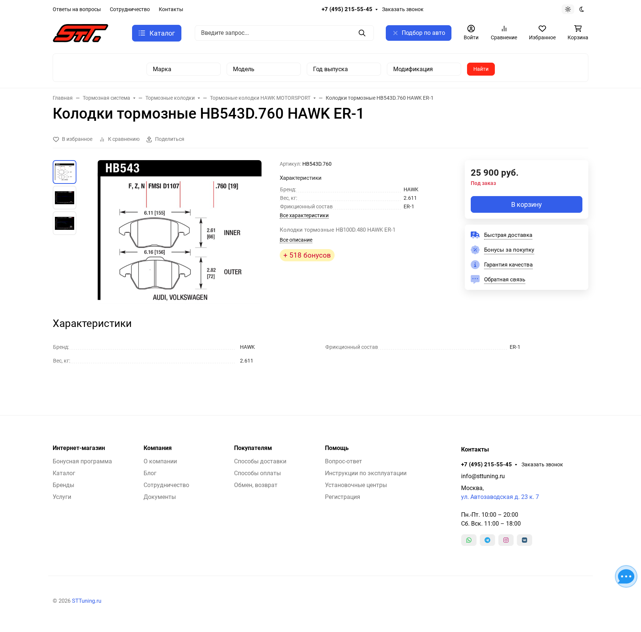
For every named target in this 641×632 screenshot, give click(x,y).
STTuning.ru (86, 601)
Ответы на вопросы (77, 9)
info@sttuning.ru (483, 476)
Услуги (62, 496)
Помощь (337, 448)
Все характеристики (304, 215)
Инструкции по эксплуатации (366, 473)
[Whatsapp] (469, 540)
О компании (160, 461)
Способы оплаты (257, 473)
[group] (179, 232)
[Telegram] (487, 540)
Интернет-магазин (79, 448)
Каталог (64, 473)
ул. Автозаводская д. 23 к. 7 (500, 496)
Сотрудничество (130, 9)
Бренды (63, 485)
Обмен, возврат (255, 485)
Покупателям (253, 448)
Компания (158, 448)
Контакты (171, 9)
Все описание (296, 240)
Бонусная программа (82, 461)
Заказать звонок (403, 9)
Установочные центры (356, 485)
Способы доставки (260, 461)
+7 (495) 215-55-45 (347, 9)
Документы (160, 496)
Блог (150, 473)
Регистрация (342, 496)
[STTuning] (80, 32)
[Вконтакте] (524, 540)
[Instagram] (506, 540)
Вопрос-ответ (343, 461)
